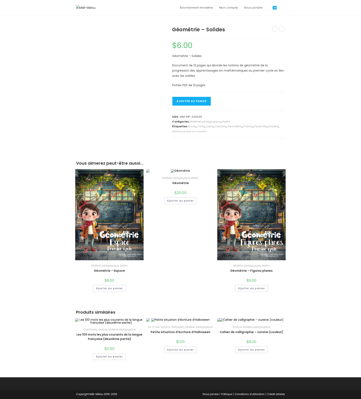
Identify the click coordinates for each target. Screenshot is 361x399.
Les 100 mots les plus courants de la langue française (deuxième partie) (109, 336)
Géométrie (234, 126)
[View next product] (282, 29)
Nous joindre (211, 394)
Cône (201, 126)
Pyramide (260, 126)
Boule (192, 126)
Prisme (248, 126)
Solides (273, 126)
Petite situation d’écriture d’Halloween (180, 332)
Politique (226, 394)
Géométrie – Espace (109, 271)
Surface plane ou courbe (189, 131)
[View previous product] (275, 29)
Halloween (177, 327)
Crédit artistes (276, 394)
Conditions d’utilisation (249, 394)
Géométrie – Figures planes (251, 271)
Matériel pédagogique (205, 122)
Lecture (102, 329)
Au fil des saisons (159, 327)
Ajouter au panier (192, 101)
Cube (210, 126)
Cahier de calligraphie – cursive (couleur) (251, 332)
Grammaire (90, 329)
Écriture (237, 327)
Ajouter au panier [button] (109, 288)
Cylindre (220, 126)
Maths (226, 122)
